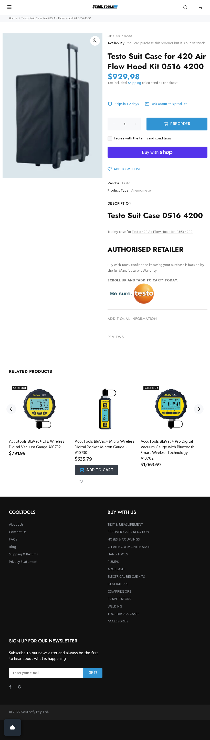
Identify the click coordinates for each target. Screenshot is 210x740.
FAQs (13, 540)
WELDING (115, 607)
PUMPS (113, 562)
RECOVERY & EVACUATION (128, 532)
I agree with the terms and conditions (142, 138)
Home (13, 18)
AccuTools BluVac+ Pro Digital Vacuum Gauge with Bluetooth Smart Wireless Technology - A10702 (167, 450)
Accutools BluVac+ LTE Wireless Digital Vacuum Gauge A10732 (36, 444)
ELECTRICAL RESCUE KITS (126, 577)
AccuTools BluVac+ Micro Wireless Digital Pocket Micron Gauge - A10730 (104, 447)
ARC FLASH (116, 569)
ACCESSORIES (118, 621)
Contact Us (17, 532)
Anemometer (141, 191)
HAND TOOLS (118, 554)
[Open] (12, 727)
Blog (12, 547)
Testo (126, 183)
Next (199, 409)
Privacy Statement (23, 562)
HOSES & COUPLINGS (124, 540)
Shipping (134, 83)
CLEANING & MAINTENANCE (129, 547)
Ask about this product (169, 104)
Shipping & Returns (23, 554)
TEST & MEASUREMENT (125, 525)
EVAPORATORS (119, 599)
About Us (16, 525)
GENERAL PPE (118, 584)
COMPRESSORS (119, 592)
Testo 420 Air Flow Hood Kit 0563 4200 (162, 232)
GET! (92, 673)
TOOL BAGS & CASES (123, 614)
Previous (11, 409)
